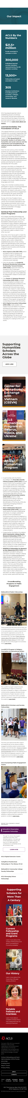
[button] (9, 362)
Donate (14, 1074)
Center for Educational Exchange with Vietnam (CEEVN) (13, 394)
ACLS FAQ (4, 1061)
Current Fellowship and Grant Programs (12, 932)
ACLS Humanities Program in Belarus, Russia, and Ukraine (13, 428)
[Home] (6, 1038)
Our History (12, 973)
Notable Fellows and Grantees (13, 1011)
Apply (14, 1071)
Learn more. (20, 756)
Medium (21, 1081)
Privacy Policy (5, 1067)
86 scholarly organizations (16, 153)
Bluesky (21, 1079)
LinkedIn (8, 1079)
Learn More (14, 849)
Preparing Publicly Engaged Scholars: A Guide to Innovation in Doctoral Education (14, 749)
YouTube (15, 1081)
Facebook (8, 1081)
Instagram (15, 1079)
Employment (5, 1063)
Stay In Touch (5, 1065)
